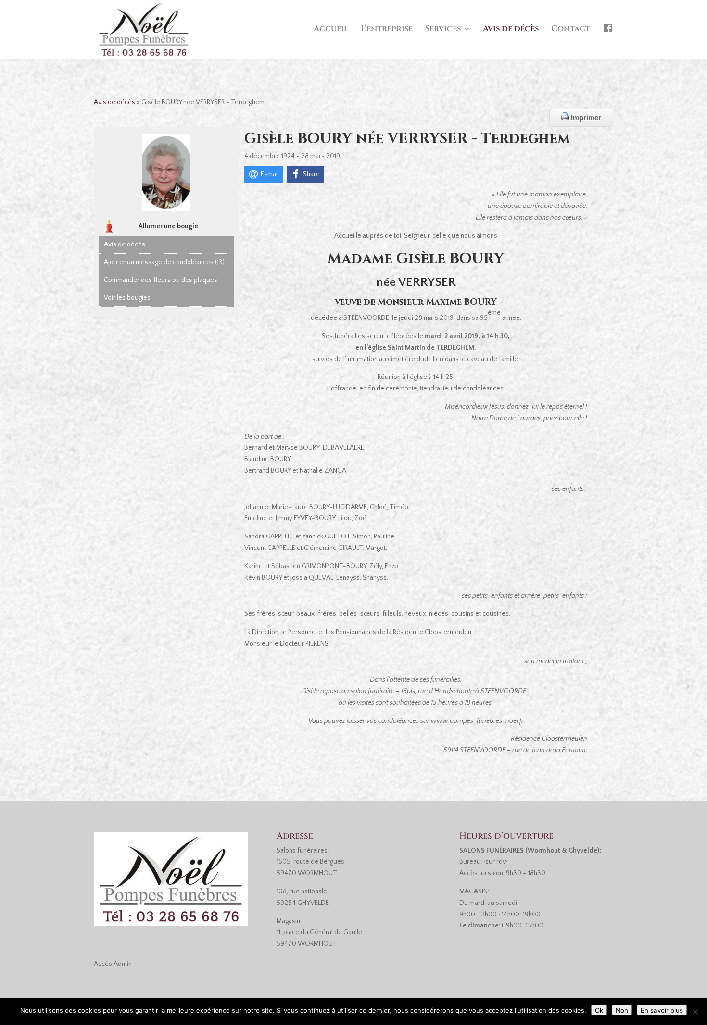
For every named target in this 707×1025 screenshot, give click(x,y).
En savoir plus (662, 1010)
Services (443, 29)
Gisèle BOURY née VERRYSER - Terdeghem (407, 138)
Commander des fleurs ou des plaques (160, 280)
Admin (123, 964)
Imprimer (585, 117)
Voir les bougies (127, 298)
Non (622, 1010)
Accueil (331, 29)
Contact (570, 29)
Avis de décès (511, 29)
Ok (599, 1010)
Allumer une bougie (168, 226)
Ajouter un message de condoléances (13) (164, 262)
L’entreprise (387, 29)
